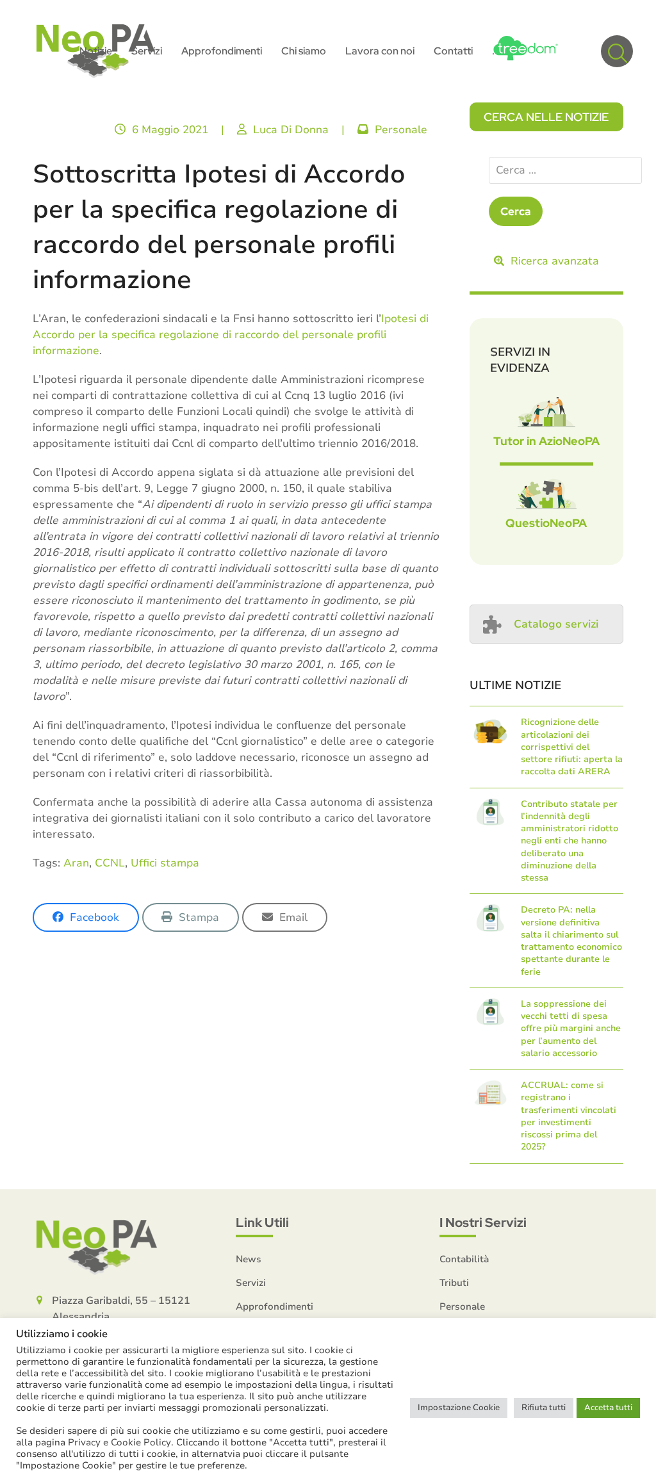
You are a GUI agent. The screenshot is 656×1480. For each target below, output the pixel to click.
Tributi (454, 1282)
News (248, 1259)
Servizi (251, 1282)
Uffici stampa (165, 863)
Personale (401, 129)
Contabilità (464, 1259)
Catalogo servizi (556, 624)
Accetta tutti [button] (608, 1407)
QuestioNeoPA (546, 523)
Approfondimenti (274, 1306)
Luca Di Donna (291, 129)
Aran (76, 863)
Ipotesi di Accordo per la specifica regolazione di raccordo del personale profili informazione (231, 334)
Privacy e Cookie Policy (119, 1442)
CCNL (110, 863)
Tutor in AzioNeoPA (546, 441)
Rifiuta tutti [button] (543, 1407)
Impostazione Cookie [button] (459, 1407)
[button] (617, 51)
